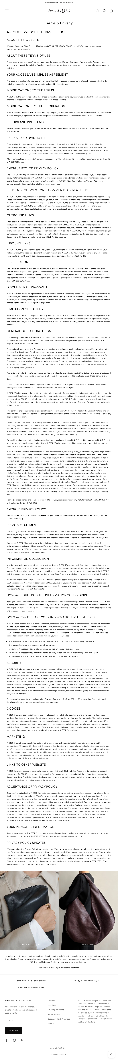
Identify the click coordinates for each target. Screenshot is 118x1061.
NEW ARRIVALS (88, 945)
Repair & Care (54, 1014)
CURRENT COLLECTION (29, 945)
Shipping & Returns (56, 1009)
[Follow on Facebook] (6, 1040)
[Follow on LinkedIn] (22, 1040)
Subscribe (13, 1030)
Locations (52, 1005)
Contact (51, 1000)
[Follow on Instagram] (14, 1040)
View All (51, 1023)
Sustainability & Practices (59, 1019)
